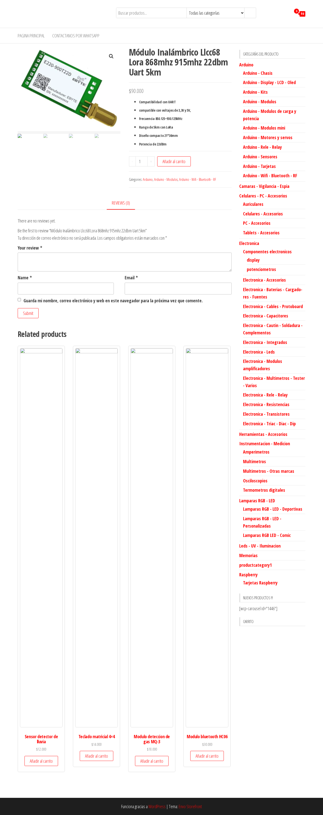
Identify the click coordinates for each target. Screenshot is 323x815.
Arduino (148, 179)
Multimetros (254, 461)
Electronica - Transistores (266, 414)
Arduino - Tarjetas (259, 166)
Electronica (249, 243)
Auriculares (253, 204)
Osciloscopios (255, 481)
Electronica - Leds (259, 352)
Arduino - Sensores (260, 157)
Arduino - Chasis (258, 73)
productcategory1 (255, 565)
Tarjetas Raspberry (260, 583)
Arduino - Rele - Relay (262, 147)
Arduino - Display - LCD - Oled (269, 82)
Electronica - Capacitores (265, 316)
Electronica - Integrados (265, 342)
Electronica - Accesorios (264, 280)
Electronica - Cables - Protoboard (273, 306)
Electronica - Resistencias (266, 404)
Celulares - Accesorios (263, 214)
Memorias (248, 555)
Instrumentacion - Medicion (264, 443)
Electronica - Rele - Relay (265, 395)
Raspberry (248, 575)
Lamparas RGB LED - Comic (267, 535)
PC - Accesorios (257, 223)
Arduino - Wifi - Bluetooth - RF (197, 179)
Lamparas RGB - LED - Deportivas (272, 509)
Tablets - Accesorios (261, 233)
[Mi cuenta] (286, 13)
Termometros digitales (264, 490)
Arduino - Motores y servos (267, 137)
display (253, 260)
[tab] (125, 203)
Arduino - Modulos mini (264, 128)
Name (25, 278)
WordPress (157, 806)
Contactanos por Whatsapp (75, 36)
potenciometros (261, 269)
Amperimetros (256, 452)
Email (131, 278)
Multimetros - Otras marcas (268, 471)
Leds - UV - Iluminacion (260, 546)
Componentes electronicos (267, 252)
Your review (30, 248)
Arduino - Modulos (166, 179)
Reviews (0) (121, 203)
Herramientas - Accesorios (263, 434)
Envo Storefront (190, 806)
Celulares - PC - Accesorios (263, 196)
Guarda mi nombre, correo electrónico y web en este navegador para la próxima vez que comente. (113, 301)
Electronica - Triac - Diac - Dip (269, 424)
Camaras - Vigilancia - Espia (264, 186)
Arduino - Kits (255, 92)
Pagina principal (31, 36)
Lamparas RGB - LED (257, 501)
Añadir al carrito (174, 161)
